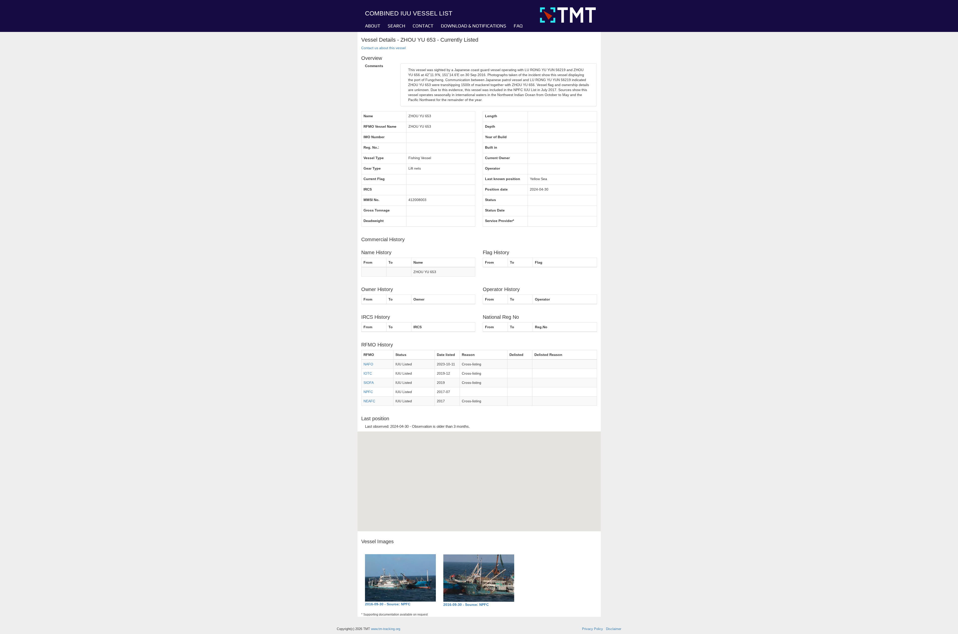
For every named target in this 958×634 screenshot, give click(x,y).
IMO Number (373, 137)
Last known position (502, 179)
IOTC (367, 373)
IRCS (367, 189)
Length (491, 116)
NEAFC (369, 401)
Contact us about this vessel (383, 48)
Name (368, 116)
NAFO (368, 364)
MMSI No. (371, 200)
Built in (491, 147)
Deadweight (373, 221)
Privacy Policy (592, 629)
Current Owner (497, 158)
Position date (496, 189)
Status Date (495, 210)
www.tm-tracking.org (385, 629)
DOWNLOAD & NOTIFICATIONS (473, 25)
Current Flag (374, 179)
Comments (374, 66)
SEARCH (396, 25)
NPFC (368, 392)
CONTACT (423, 25)
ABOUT (372, 25)
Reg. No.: (371, 147)
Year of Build (496, 137)
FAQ (518, 25)
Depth (490, 126)
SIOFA (368, 383)
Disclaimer (613, 629)
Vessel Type (373, 158)
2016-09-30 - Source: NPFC (387, 604)
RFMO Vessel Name (379, 126)
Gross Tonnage (376, 210)
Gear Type (372, 168)
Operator (492, 168)
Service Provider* (499, 221)
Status (490, 200)
